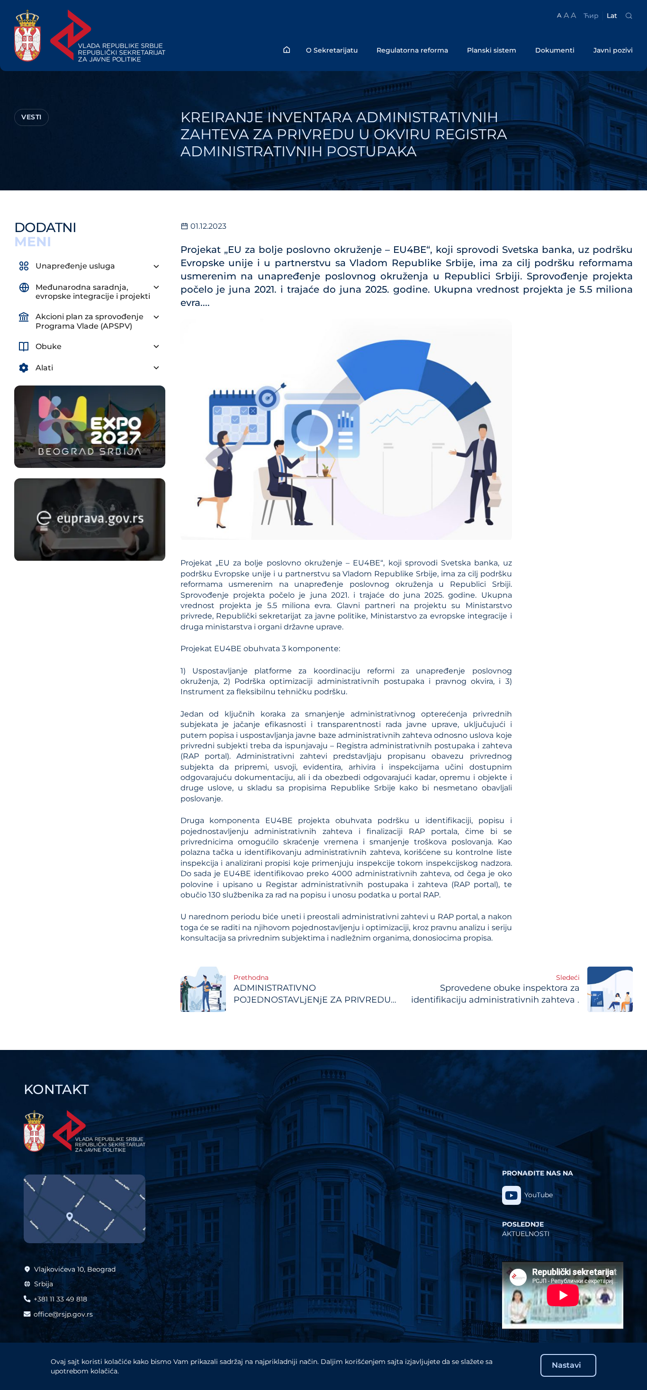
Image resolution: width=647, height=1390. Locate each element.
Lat (612, 15)
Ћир (591, 15)
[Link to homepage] (114, 35)
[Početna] (286, 49)
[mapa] (84, 1209)
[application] (563, 1295)
